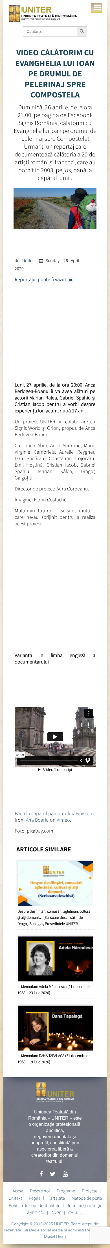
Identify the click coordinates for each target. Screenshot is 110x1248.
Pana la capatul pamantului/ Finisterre (55, 813)
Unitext (15, 1198)
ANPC (56, 1212)
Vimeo (63, 820)
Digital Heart (55, 1236)
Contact (75, 1212)
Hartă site (56, 1198)
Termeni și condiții (84, 1205)
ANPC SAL (36, 1212)
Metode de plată (87, 1198)
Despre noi (40, 1191)
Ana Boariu (37, 820)
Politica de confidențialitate (34, 1205)
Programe (66, 1191)
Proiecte (89, 1191)
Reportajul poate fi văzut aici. (45, 279)
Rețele (35, 1198)
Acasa (18, 1191)
